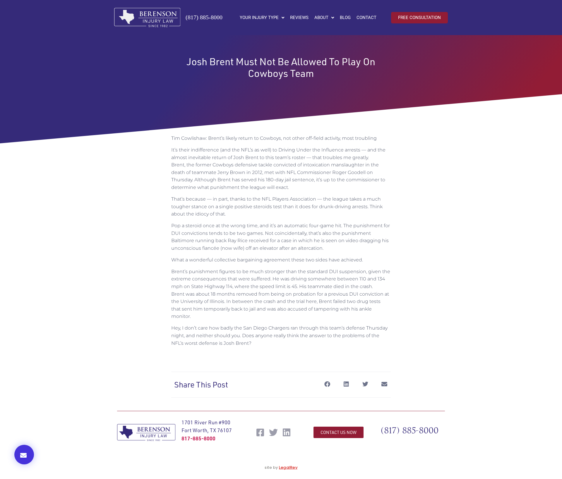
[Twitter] (273, 432)
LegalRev (288, 467)
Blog (345, 17)
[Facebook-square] (260, 432)
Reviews (299, 17)
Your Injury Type (259, 17)
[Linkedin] (286, 432)
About (321, 17)
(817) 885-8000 (204, 17)
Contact (366, 17)
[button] (24, 454)
